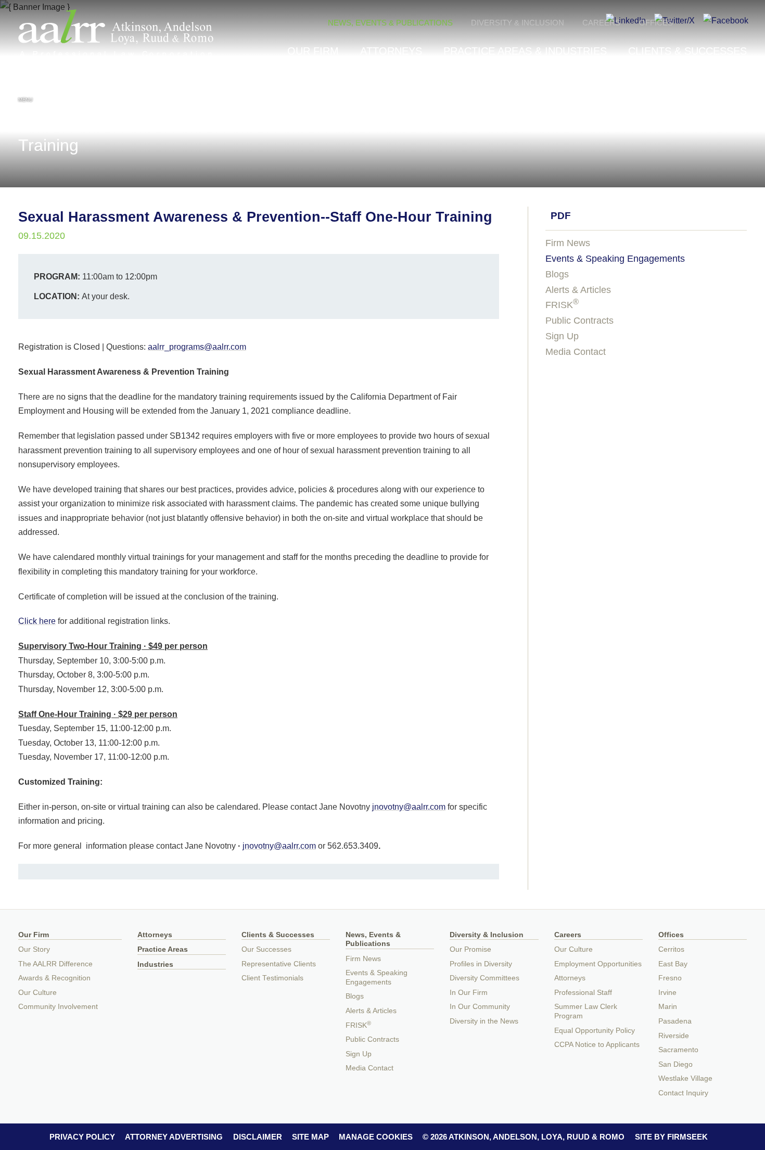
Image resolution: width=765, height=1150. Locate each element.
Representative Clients (278, 964)
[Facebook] (725, 20)
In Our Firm (469, 992)
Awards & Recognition (54, 978)
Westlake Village (685, 1078)
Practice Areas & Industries (525, 51)
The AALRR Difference (55, 964)
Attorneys (391, 51)
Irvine (667, 992)
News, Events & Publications (390, 22)
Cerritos (671, 949)
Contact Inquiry (683, 1093)
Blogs (557, 274)
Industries (155, 964)
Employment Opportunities (598, 964)
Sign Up (562, 336)
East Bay (672, 964)
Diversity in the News (484, 1021)
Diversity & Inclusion (517, 22)
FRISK (562, 305)
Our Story (34, 949)
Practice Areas (162, 949)
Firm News (567, 243)
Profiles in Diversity (481, 964)
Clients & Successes (687, 51)
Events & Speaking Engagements (615, 258)
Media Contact (575, 352)
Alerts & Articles (578, 290)
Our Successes (266, 949)
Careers (601, 22)
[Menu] (25, 88)
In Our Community (480, 1007)
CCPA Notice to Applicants (597, 1045)
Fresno (670, 978)
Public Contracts (579, 320)
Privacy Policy (82, 1136)
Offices (656, 22)
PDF (561, 215)
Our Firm (313, 51)
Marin (667, 1007)
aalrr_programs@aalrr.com (197, 346)
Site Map (310, 1136)
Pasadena (675, 1021)
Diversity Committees (484, 978)
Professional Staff (583, 992)
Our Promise (470, 949)
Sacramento (678, 1050)
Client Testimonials (272, 978)
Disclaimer (257, 1136)
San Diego (675, 1064)
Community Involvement (58, 1007)
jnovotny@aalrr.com (408, 806)
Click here (37, 620)
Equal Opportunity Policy (594, 1030)
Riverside (673, 1036)
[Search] (739, 89)
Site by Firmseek (671, 1136)
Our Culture (37, 992)
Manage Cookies (376, 1136)
